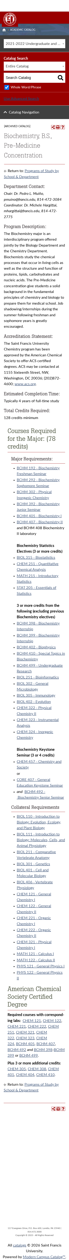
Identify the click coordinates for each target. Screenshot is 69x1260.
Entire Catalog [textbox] (17, 66)
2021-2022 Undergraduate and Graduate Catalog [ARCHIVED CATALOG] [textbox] (35, 44)
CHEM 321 (25, 1032)
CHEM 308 (37, 1069)
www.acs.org (25, 384)
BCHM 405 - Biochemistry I (39, 516)
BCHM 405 (25, 1044)
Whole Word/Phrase (26, 87)
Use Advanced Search (21, 99)
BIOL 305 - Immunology (36, 695)
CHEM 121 (32, 1021)
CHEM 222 (37, 1026)
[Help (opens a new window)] (63, 127)
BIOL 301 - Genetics (33, 864)
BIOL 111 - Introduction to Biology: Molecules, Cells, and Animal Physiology (41, 840)
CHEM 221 (17, 1026)
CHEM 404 (25, 1075)
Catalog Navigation (24, 112)
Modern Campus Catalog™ (44, 1257)
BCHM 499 (28, 1055)
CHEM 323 (25, 1038)
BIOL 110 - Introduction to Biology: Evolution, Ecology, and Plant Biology (39, 822)
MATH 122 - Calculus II (36, 960)
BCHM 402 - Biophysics (36, 647)
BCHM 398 (43, 1050)
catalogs (19, 1245)
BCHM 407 (45, 1044)
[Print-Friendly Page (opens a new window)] (58, 127)
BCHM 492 (17, 1050)
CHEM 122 (52, 1021)
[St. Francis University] (10, 19)
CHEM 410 (45, 1075)
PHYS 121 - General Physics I (41, 966)
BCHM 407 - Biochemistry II (40, 522)
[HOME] (4, 30)
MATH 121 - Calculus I (35, 954)
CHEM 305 (17, 1069)
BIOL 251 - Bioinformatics (38, 677)
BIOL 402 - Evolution (34, 702)
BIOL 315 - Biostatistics (36, 557)
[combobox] (34, 43)
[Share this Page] (53, 127)
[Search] (61, 78)
